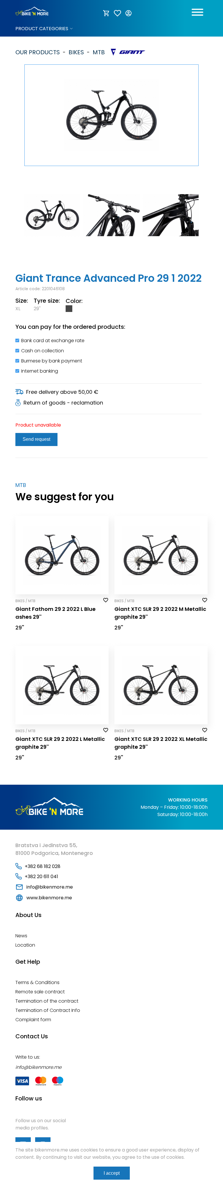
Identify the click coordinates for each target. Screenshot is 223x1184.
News (21, 935)
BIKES (75, 52)
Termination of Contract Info (47, 1010)
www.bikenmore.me (49, 897)
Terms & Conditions (37, 982)
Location (25, 945)
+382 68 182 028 (42, 866)
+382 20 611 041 (41, 876)
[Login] (129, 13)
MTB (97, 52)
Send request (36, 439)
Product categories (41, 28)
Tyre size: (47, 301)
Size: (21, 301)
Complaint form (33, 1019)
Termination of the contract (46, 1001)
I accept (112, 1173)
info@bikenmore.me (49, 887)
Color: (74, 301)
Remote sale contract (40, 991)
